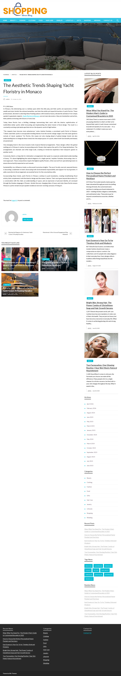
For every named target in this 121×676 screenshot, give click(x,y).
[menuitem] (5, 20)
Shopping (87, 20)
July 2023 (90, 461)
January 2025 (91, 430)
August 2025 (91, 413)
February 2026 (91, 408)
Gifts (79, 20)
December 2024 (92, 435)
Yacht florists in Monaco (31, 116)
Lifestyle (69, 20)
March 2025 (91, 426)
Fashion (22, 20)
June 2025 (90, 417)
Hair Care (49, 20)
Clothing (32, 20)
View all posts (27, 219)
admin (8, 99)
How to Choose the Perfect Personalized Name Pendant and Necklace (101, 176)
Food (41, 20)
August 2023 (91, 457)
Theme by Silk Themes (10, 673)
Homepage (6, 74)
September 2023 (92, 452)
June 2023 (90, 465)
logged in (14, 200)
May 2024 (90, 439)
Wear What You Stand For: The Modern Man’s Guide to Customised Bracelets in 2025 (100, 113)
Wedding (97, 20)
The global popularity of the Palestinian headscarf (54, 263)
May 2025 (90, 421)
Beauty (13, 20)
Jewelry (59, 20)
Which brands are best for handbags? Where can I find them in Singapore (19, 263)
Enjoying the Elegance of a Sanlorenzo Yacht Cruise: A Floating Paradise (20, 289)
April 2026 (90, 404)
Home (5, 20)
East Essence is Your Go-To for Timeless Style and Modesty (99, 241)
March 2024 (91, 443)
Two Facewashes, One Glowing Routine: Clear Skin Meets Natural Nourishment (101, 368)
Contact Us (108, 20)
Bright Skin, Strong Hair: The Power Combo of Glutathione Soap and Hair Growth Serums (99, 305)
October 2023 (91, 448)
